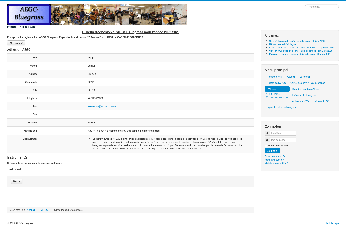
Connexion (272, 150)
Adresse (33, 73)
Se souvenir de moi (278, 145)
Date (35, 114)
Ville (35, 90)
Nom (35, 57)
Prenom (33, 65)
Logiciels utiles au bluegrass (281, 107)
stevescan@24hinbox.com (102, 106)
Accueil (291, 76)
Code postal (31, 82)
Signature (32, 122)
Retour (16, 181)
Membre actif (30, 130)
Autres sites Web (301, 101)
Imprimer (18, 43)
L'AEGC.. (272, 89)
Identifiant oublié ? (274, 159)
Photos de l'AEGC (276, 82)
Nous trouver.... (273, 93)
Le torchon (305, 76)
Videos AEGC (322, 101)
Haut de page (332, 223)
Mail (35, 106)
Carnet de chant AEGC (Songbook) (308, 82)
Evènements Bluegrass (304, 95)
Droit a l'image (30, 138)
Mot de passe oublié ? (276, 163)
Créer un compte (274, 156)
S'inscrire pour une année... (278, 96)
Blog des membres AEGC (305, 89)
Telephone (32, 98)
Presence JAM (274, 76)
